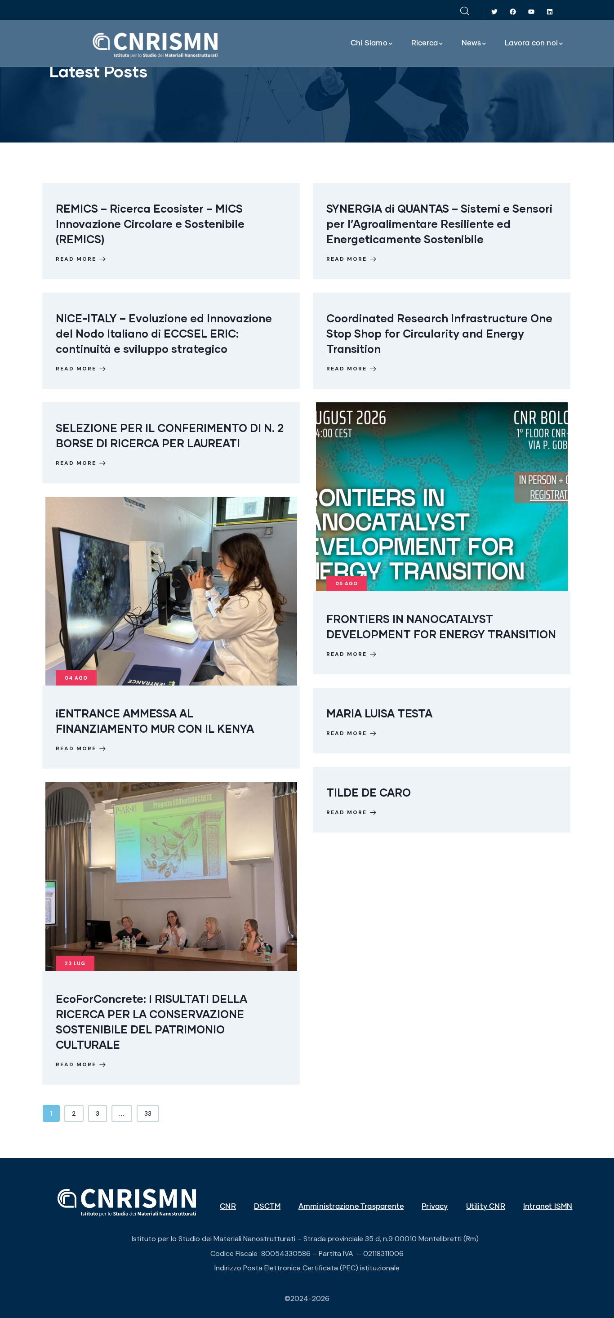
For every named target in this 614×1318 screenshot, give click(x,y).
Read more (76, 259)
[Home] (156, 44)
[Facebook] (513, 12)
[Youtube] (531, 12)
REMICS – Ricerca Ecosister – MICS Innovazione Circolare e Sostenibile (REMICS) (150, 223)
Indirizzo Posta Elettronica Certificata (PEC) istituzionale (307, 1268)
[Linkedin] (549, 12)
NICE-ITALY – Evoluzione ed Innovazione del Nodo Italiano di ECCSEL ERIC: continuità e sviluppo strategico (164, 333)
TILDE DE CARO (368, 792)
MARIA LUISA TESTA (379, 713)
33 (147, 1113)
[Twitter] (495, 12)
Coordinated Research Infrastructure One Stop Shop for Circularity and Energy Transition (439, 333)
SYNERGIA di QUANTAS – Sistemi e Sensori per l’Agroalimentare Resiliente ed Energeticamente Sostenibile (439, 223)
